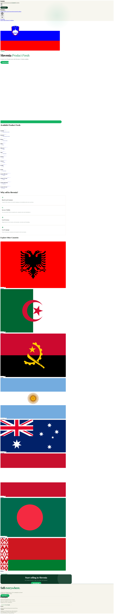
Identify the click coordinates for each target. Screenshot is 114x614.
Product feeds (2, 2)
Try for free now (36, 583)
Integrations (10, 2)
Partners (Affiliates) (5, 611)
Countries (13, 2)
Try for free (4, 7)
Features (6, 2)
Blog (18, 2)
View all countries (3, 573)
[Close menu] (5, 10)
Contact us (10, 611)
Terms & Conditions (10, 20)
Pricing (16, 2)
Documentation (14, 611)
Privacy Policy (3, 20)
